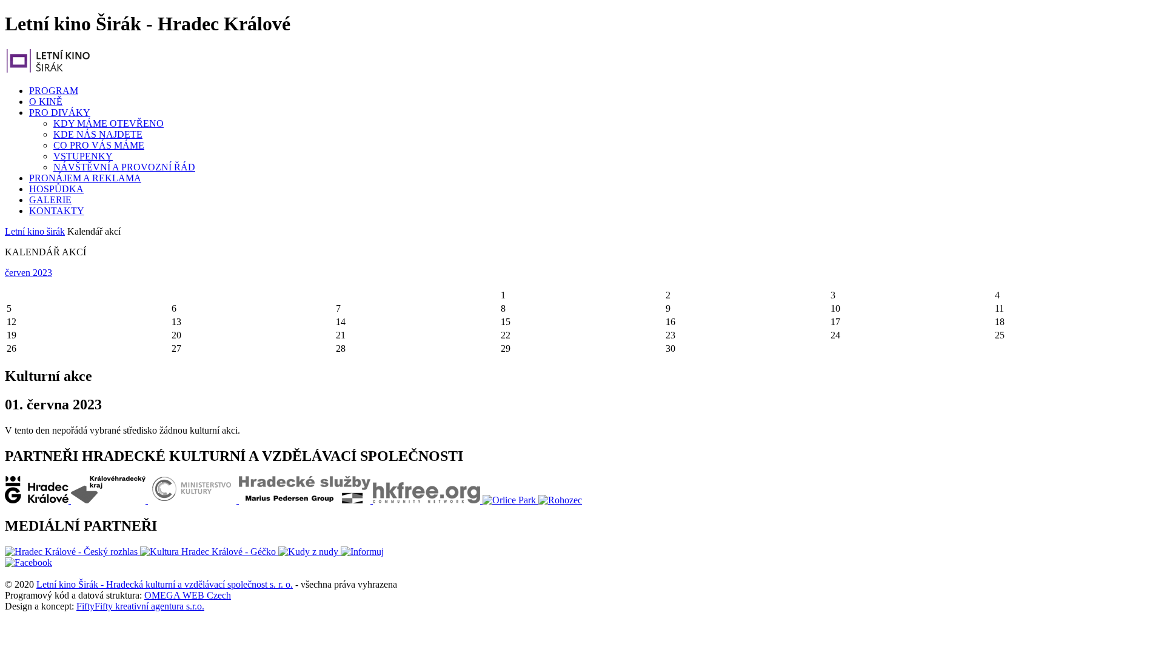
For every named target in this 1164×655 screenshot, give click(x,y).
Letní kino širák (35, 231)
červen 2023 (28, 272)
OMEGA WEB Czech (187, 595)
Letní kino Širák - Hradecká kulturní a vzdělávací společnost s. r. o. (164, 584)
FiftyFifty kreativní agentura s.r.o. (140, 606)
